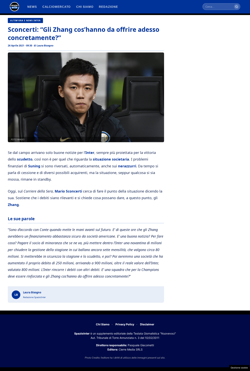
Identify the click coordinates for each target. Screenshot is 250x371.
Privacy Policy (124, 324)
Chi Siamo (103, 324)
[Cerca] (236, 6)
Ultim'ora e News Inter (25, 20)
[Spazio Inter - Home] (14, 6)
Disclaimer (147, 324)
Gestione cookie (239, 367)
